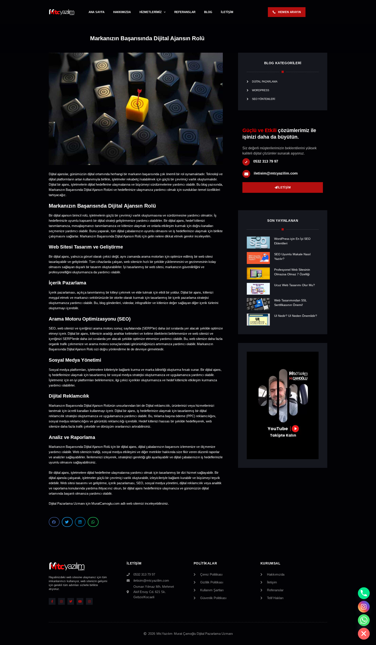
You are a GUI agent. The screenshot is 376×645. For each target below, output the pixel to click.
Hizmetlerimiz (150, 12)
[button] (54, 522)
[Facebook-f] (52, 601)
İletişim (227, 12)
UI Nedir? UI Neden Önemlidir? (295, 315)
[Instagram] (61, 601)
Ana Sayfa (96, 12)
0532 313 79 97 (265, 161)
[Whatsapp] (364, 620)
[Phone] (364, 593)
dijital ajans (61, 472)
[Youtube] (80, 601)
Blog (208, 12)
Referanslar (184, 12)
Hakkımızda (122, 12)
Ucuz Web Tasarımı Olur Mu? (294, 285)
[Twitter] (70, 601)
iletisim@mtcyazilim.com (276, 173)
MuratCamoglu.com (105, 503)
